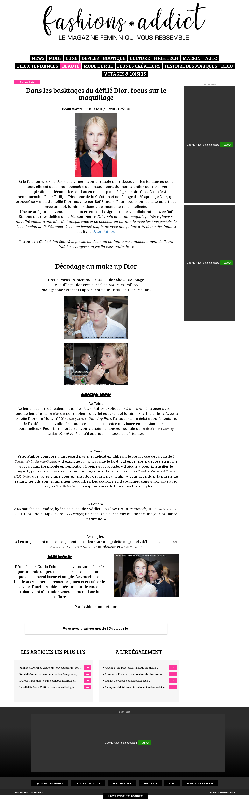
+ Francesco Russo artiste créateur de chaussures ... (134, 674)
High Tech (166, 58)
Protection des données (125, 796)
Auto (211, 58)
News (38, 58)
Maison (192, 58)
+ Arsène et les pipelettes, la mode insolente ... (130, 667)
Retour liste (26, 82)
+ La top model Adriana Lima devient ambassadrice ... (135, 687)
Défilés (90, 58)
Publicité (150, 783)
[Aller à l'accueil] (124, 21)
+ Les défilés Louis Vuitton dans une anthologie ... (47, 687)
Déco (227, 66)
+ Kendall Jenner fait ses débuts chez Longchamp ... (49, 674)
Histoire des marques (191, 66)
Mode (55, 58)
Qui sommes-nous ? (49, 783)
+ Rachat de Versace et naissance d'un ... (126, 680)
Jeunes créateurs (138, 66)
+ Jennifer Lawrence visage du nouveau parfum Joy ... (50, 667)
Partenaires (121, 783)
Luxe (71, 58)
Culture (140, 58)
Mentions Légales (200, 783)
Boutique (114, 58)
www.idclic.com (228, 792)
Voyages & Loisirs (125, 74)
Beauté (70, 66)
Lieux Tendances (37, 66)
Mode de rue (98, 66)
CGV (172, 783)
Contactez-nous (87, 783)
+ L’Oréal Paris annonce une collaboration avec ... (47, 680)
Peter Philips (104, 232)
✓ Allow (226, 144)
